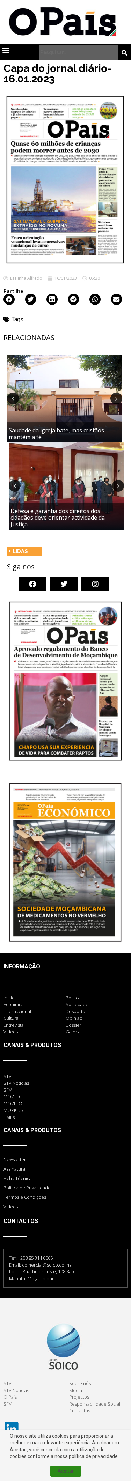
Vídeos (10, 1206)
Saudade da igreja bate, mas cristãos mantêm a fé (56, 433)
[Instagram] (95, 584)
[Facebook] (32, 584)
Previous (13, 398)
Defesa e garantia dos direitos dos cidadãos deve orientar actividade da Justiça (57, 517)
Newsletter (14, 1159)
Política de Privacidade (27, 1188)
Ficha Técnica (17, 1178)
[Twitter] (64, 584)
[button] (6, 50)
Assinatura (14, 1169)
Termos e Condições (24, 1197)
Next (116, 398)
